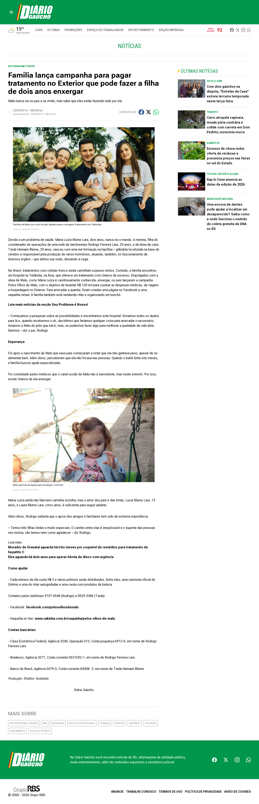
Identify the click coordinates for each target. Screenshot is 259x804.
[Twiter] (238, 30)
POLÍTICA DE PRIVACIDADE (203, 791)
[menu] (11, 12)
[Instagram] (243, 30)
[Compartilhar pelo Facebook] (141, 112)
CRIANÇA (105, 723)
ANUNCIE (117, 791)
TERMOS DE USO (171, 791)
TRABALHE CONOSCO (141, 791)
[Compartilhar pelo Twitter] (148, 112)
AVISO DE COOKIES (237, 791)
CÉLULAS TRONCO (40, 730)
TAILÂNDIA (134, 723)
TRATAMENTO (17, 730)
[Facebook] (232, 30)
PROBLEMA (57, 723)
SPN (44, 723)
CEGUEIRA (151, 723)
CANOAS (119, 723)
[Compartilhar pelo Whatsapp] (156, 112)
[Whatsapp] (249, 30)
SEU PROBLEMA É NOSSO (24, 723)
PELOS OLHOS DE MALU (82, 723)
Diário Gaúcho (84, 690)
